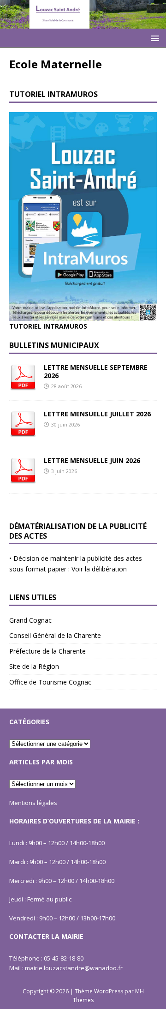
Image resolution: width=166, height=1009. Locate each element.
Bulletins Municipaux (54, 345)
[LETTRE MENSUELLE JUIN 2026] (23, 478)
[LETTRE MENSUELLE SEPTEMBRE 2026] (23, 385)
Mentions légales (33, 803)
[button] (153, 37)
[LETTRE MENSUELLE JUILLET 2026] (23, 431)
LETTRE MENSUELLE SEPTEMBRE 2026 (96, 371)
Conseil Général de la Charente (55, 635)
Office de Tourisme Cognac (50, 682)
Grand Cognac (30, 620)
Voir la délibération (99, 569)
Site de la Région (34, 666)
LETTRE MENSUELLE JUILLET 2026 (97, 413)
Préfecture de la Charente (47, 651)
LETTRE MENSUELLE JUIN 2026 (92, 460)
